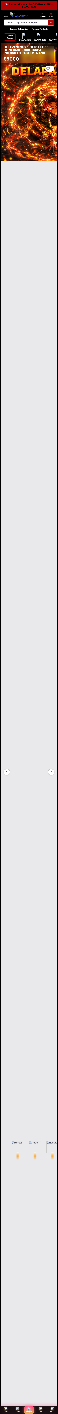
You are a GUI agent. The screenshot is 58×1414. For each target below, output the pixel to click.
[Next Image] (51, 772)
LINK (40, 1412)
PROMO (6, 1412)
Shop (6, 16)
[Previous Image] (6, 772)
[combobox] (26, 22)
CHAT (52, 1412)
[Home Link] (21, 15)
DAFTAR (29, 1412)
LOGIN (17, 1412)
